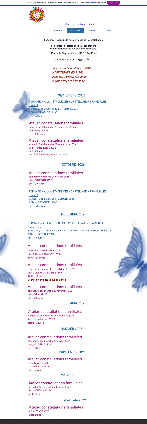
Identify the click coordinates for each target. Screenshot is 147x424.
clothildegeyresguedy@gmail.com (73, 59)
